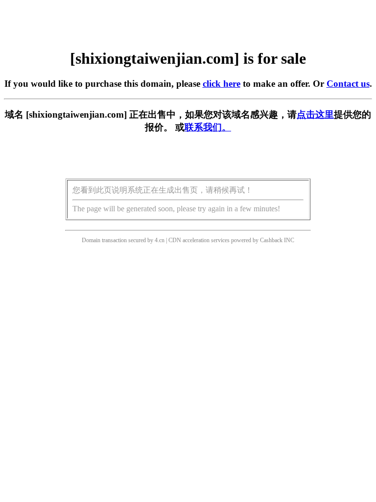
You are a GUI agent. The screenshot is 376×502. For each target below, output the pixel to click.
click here (221, 83)
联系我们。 (208, 127)
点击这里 (315, 114)
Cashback (271, 240)
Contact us (348, 83)
